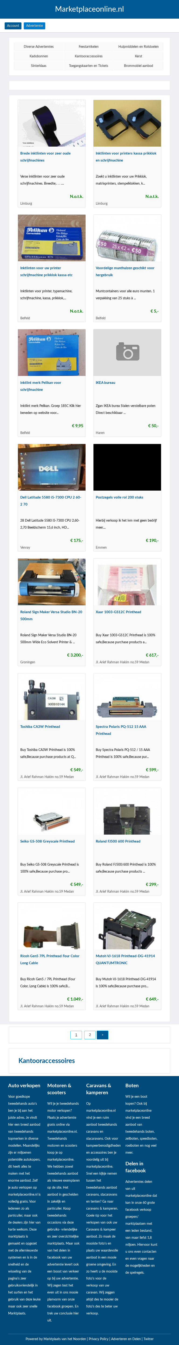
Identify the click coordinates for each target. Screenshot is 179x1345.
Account (13, 26)
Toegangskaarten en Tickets (88, 66)
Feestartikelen (89, 46)
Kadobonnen (39, 56)
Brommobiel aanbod (138, 66)
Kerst (138, 56)
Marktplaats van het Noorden (65, 1339)
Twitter (149, 1339)
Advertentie (34, 26)
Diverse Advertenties (39, 46)
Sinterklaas (38, 66)
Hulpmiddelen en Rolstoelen (138, 46)
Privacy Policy (99, 1339)
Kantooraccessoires (89, 56)
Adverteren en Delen (126, 1339)
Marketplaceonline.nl (89, 9)
